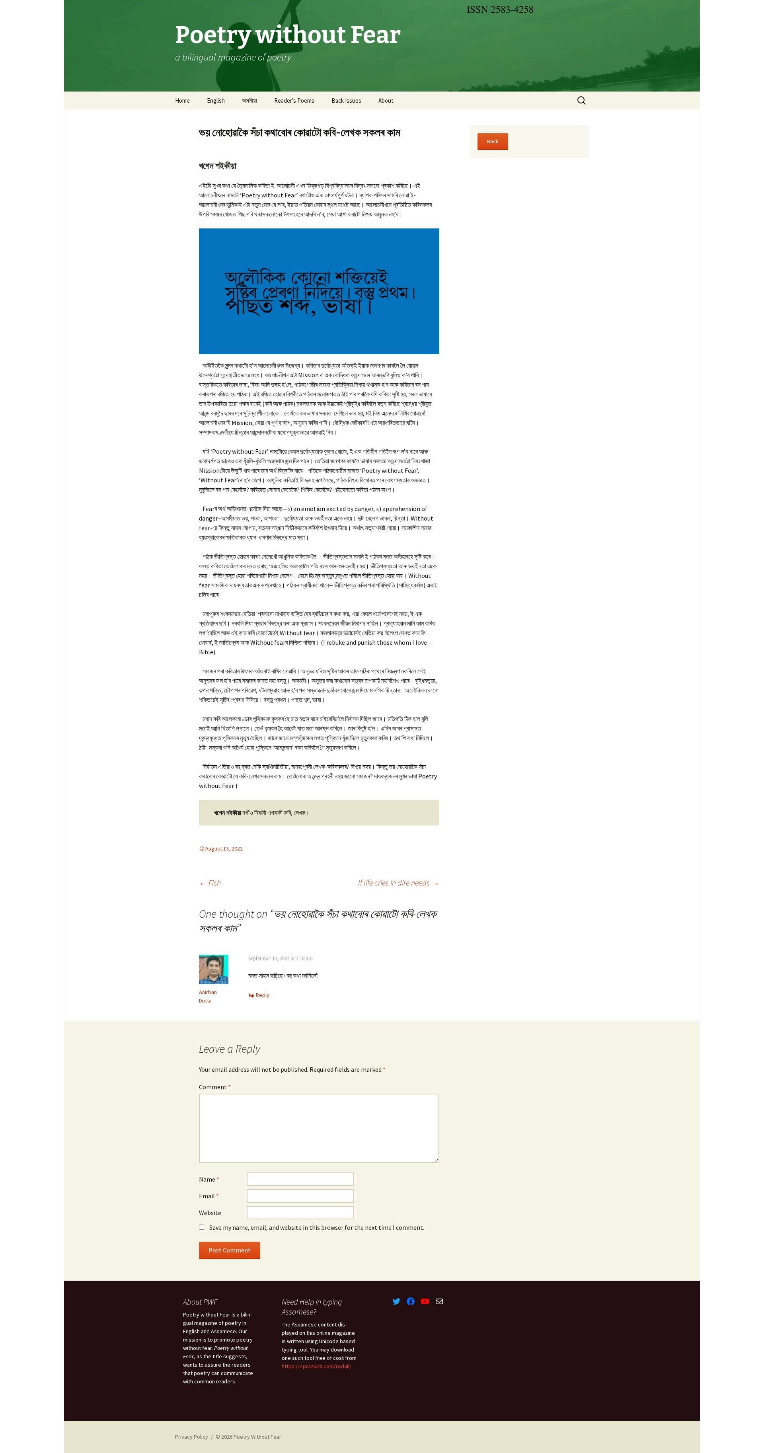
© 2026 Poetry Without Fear (248, 1436)
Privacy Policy (191, 1436)
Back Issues (346, 100)
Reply (262, 995)
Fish (210, 882)
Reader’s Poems (294, 100)
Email (209, 1196)
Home (182, 100)
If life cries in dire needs (398, 882)
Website (210, 1213)
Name (209, 1179)
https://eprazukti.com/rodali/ (316, 1366)
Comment (215, 1087)
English (216, 100)
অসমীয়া (249, 100)
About (386, 100)
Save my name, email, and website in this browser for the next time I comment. (316, 1227)
